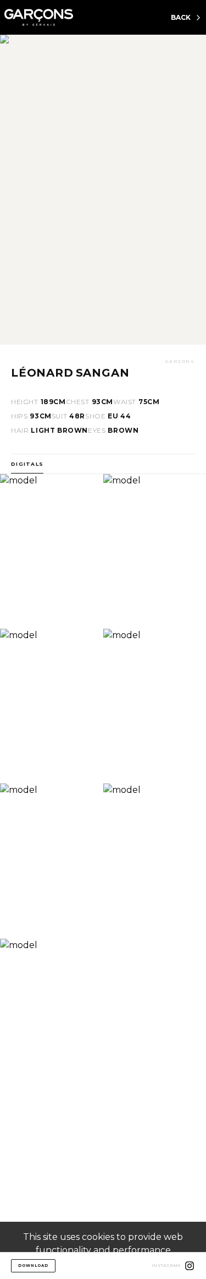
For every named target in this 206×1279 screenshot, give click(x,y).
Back (181, 17)
